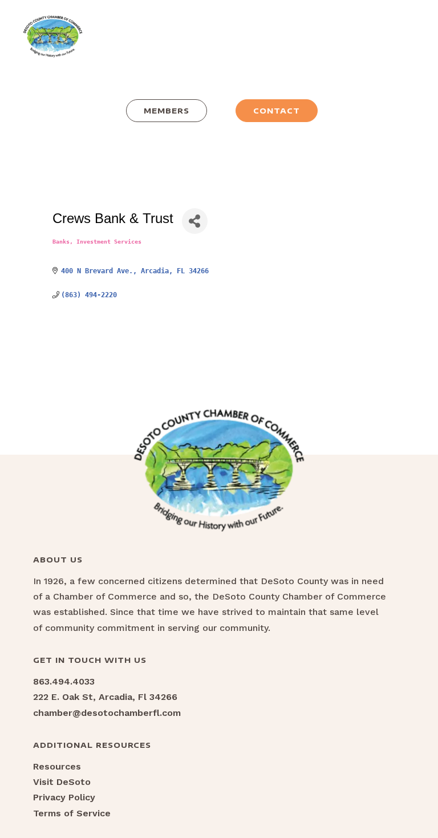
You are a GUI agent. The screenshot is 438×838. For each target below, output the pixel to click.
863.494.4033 (64, 681)
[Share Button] (195, 221)
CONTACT (276, 110)
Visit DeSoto (62, 781)
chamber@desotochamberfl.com (107, 712)
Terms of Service (72, 813)
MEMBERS (166, 110)
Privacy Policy (64, 797)
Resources (57, 766)
